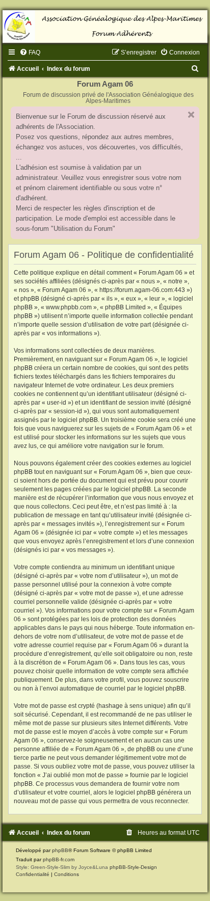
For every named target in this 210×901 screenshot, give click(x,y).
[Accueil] (105, 26)
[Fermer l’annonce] (191, 115)
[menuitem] (29, 52)
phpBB (60, 850)
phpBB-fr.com (58, 859)
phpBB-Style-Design (133, 867)
